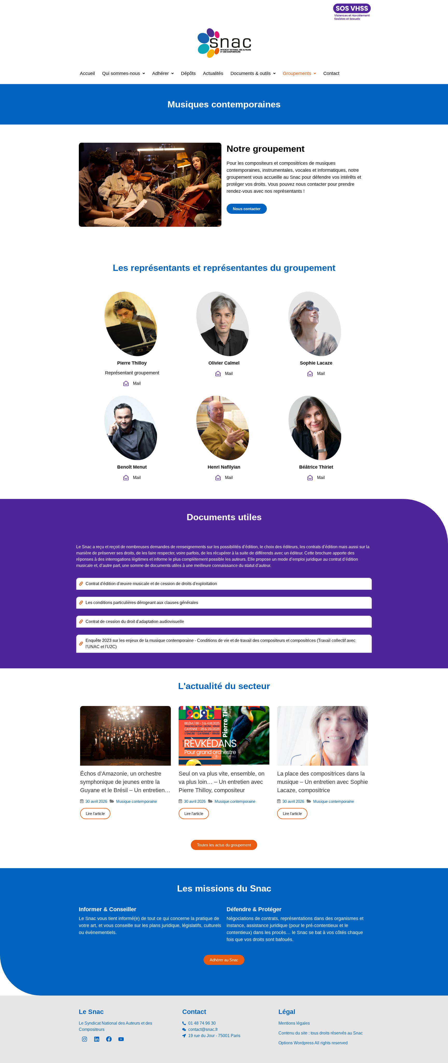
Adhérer (160, 73)
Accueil (87, 73)
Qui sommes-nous (121, 73)
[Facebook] (109, 1039)
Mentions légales (294, 1023)
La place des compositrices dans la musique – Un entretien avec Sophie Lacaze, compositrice (322, 781)
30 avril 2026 (96, 801)
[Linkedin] (96, 1039)
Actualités (213, 73)
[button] (124, 73)
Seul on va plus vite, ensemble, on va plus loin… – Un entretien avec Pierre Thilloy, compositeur (221, 781)
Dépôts (188, 73)
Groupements (297, 73)
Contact (331, 73)
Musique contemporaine (136, 801)
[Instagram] (84, 1039)
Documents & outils (250, 73)
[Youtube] (121, 1039)
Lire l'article (95, 813)
